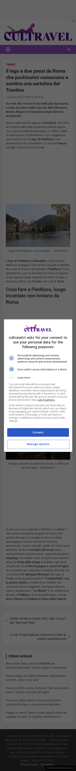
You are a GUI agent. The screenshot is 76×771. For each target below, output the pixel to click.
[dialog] (38, 385)
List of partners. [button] (46, 399)
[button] (38, 377)
